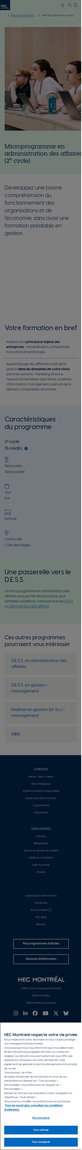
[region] (41, 1086)
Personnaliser (41, 1118)
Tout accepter (41, 1142)
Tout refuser (41, 1130)
